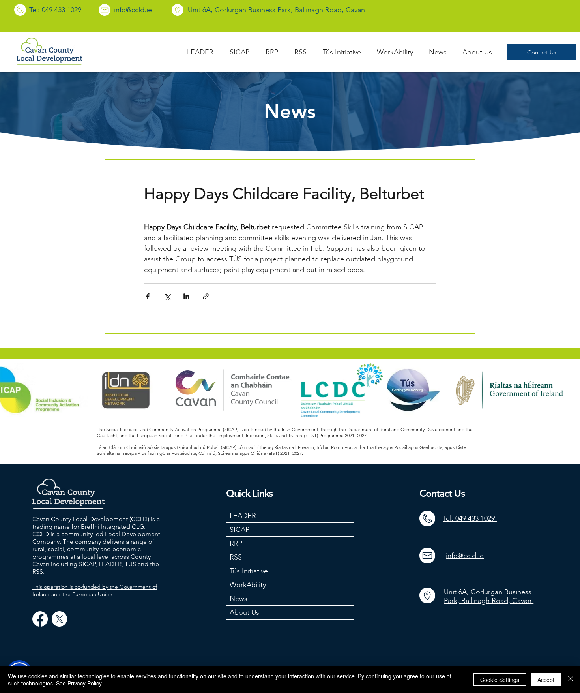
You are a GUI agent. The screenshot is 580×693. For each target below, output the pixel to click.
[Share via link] (206, 296)
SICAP (239, 529)
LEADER (243, 515)
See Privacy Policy (79, 683)
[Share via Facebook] (148, 296)
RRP (236, 543)
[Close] (570, 679)
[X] (59, 619)
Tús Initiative (249, 571)
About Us (244, 612)
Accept (545, 680)
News (238, 598)
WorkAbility (248, 584)
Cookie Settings (499, 680)
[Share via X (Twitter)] (167, 296)
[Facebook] (40, 619)
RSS (236, 557)
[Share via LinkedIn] (186, 296)
